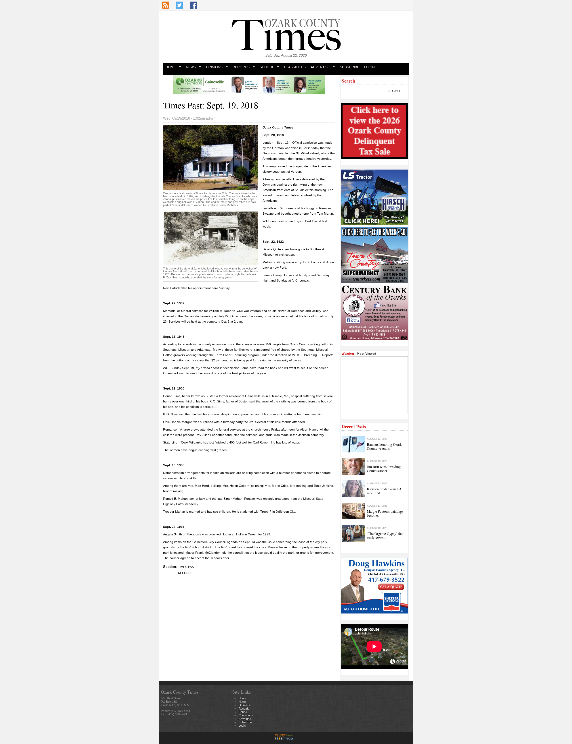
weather (374, 407)
